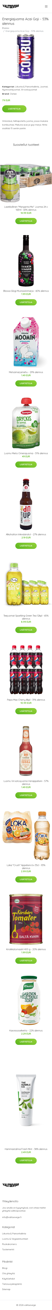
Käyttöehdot (8, 1278)
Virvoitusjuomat (29, 89)
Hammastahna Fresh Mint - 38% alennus (26, 1149)
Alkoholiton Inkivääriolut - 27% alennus (26, 534)
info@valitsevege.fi (12, 1217)
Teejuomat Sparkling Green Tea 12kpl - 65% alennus (26, 617)
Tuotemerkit (8, 1249)
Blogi (4, 1268)
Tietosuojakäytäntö (12, 1284)
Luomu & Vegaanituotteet (15, 1238)
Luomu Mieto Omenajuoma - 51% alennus (26, 453)
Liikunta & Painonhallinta (27, 86)
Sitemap (6, 1289)
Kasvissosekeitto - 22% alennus (26, 1030)
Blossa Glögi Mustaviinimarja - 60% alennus (26, 290)
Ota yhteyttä (8, 1273)
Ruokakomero (9, 1244)
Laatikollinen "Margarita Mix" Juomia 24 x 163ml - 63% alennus (26, 208)
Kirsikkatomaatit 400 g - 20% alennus (26, 949)
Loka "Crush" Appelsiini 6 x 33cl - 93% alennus (26, 867)
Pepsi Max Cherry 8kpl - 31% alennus (26, 699)
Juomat (44, 86)
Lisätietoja (14, 108)
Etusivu (5, 28)
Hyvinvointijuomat (11, 89)
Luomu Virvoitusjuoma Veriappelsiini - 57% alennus (26, 782)
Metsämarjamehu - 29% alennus (26, 372)
